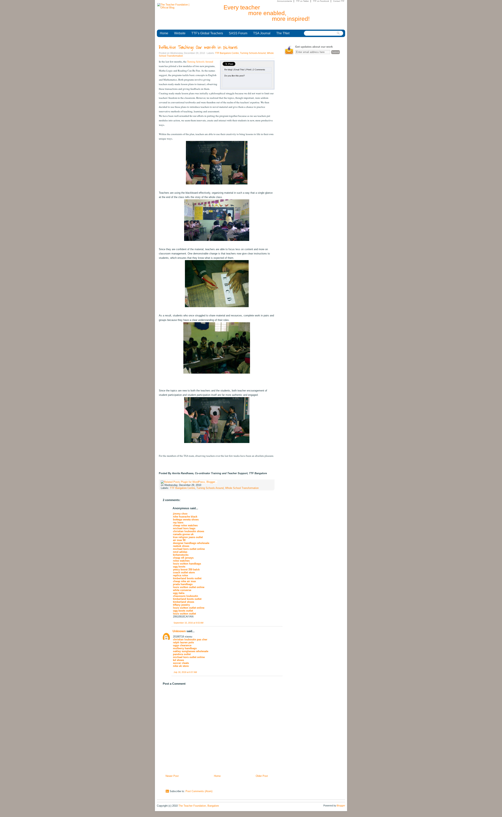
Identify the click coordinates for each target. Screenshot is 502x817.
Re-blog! (228, 69)
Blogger (341, 805)
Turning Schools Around (253, 53)
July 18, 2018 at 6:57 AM (185, 672)
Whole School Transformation (242, 488)
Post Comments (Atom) (199, 791)
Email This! (239, 69)
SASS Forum (238, 33)
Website (180, 33)
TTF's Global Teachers (207, 33)
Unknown (179, 631)
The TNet (282, 33)
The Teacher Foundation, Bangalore (198, 805)
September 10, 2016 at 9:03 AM (188, 623)
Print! (248, 69)
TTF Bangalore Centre (227, 53)
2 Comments (259, 69)
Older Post (262, 775)
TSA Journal (261, 33)
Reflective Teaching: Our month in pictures (198, 47)
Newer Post (172, 775)
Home (164, 33)
